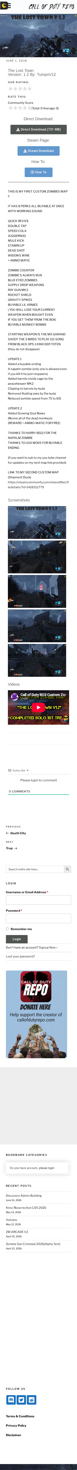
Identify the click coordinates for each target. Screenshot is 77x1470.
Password (14, 910)
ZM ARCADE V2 (17, 1232)
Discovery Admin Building (24, 1195)
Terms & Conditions (20, 1416)
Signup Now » (48, 947)
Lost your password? (20, 956)
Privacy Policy (16, 1425)
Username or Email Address (27, 892)
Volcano (11, 1220)
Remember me (21, 929)
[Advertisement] (38, 1105)
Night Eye (51, 1466)
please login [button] (46, 1168)
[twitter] (21, 1400)
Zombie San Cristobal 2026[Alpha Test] (33, 1244)
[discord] (11, 1400)
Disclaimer (13, 1435)
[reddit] (31, 1400)
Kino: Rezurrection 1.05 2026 (26, 1208)
